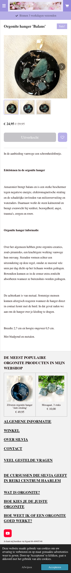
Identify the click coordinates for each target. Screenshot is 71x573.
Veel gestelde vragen (28, 460)
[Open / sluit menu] (4, 5)
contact (13, 448)
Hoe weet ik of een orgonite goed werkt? (35, 518)
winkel (12, 430)
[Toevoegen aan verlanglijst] (62, 137)
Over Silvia (16, 439)
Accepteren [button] (54, 567)
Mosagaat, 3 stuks (51, 405)
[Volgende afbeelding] (61, 66)
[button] (11, 107)
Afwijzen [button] (27, 567)
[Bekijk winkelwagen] (67, 5)
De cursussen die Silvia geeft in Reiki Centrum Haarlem (35, 477)
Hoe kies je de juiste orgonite (26, 503)
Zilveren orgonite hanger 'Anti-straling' (19, 406)
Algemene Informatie (27, 421)
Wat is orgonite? (22, 492)
